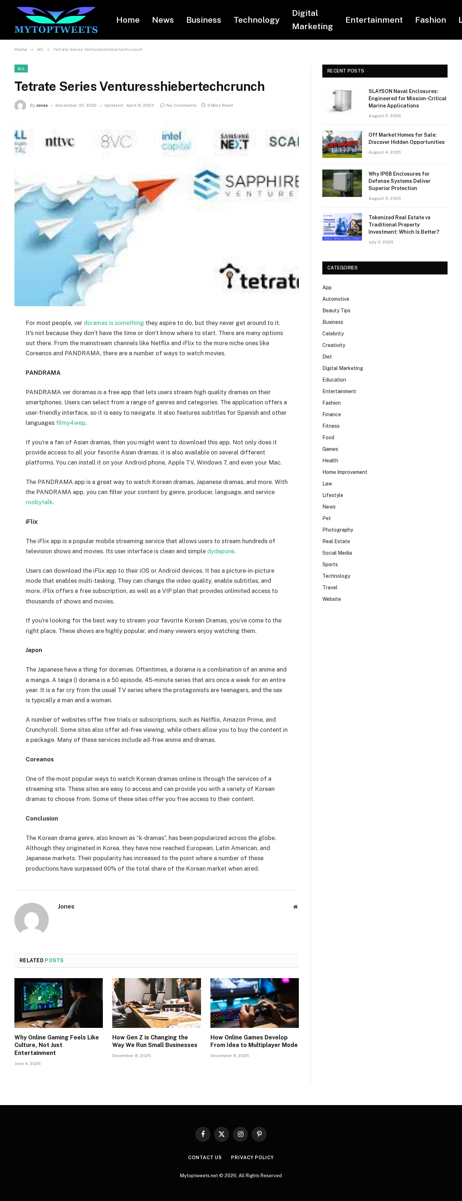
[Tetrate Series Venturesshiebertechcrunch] (156, 213)
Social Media (337, 553)
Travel (329, 587)
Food (328, 437)
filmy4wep (71, 422)
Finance (331, 414)
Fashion (430, 20)
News (163, 20)
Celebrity (333, 333)
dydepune (220, 551)
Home (128, 20)
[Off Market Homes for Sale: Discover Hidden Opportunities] (342, 144)
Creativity (333, 345)
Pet (326, 518)
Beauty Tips (336, 310)
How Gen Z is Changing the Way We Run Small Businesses (154, 1041)
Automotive (335, 299)
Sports (330, 564)
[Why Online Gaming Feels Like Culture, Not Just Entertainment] (58, 1003)
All (21, 68)
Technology (257, 20)
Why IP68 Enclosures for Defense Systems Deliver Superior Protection (400, 181)
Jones (42, 105)
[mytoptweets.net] (55, 20)
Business (203, 20)
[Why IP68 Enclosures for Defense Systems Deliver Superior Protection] (342, 183)
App (327, 287)
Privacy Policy (252, 1157)
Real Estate (336, 541)
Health (330, 460)
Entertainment (374, 20)
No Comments (181, 105)
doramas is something (114, 322)
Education (334, 380)
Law (327, 484)
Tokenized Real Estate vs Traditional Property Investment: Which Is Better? (404, 225)
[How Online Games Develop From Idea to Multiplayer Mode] (254, 1003)
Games (330, 449)
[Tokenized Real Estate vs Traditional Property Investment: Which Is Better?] (342, 227)
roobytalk (39, 502)
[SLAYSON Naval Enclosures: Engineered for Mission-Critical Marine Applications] (342, 100)
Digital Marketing (312, 19)
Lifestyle (332, 495)
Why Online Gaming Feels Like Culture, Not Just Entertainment (56, 1045)
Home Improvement (344, 472)
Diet (327, 357)
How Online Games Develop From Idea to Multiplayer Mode (254, 1041)
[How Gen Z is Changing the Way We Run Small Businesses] (156, 1003)
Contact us (205, 1157)
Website (331, 599)
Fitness (331, 426)
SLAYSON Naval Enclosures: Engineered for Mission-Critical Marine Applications (408, 98)
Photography (337, 530)
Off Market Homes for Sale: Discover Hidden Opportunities (407, 138)
